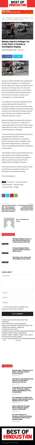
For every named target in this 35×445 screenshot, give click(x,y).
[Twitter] (8, 195)
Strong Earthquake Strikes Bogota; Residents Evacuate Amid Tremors (21, 249)
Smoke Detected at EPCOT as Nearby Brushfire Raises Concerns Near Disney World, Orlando (25, 208)
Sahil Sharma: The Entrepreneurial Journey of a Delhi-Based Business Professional (22, 380)
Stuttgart (16, 187)
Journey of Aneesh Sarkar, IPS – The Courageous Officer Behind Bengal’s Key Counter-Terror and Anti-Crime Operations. (9, 208)
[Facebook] (3, 195)
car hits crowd (10, 182)
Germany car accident (21, 182)
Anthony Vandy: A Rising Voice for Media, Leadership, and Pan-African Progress (22, 372)
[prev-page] (3, 266)
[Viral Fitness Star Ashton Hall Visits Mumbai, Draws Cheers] (6, 260)
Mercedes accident (18, 184)
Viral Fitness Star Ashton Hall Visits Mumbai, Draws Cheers (22, 258)
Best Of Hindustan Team (9, 50)
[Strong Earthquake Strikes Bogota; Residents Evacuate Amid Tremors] (6, 250)
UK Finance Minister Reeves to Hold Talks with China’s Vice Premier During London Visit (22, 240)
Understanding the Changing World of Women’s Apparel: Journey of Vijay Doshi (21, 407)
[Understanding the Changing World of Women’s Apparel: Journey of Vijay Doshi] (6, 408)
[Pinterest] (12, 195)
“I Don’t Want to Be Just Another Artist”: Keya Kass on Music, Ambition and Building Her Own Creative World (22, 390)
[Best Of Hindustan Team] (9, 223)
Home (3, 18)
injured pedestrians (7, 184)
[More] (25, 56)
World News (9, 18)
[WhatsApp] (16, 195)
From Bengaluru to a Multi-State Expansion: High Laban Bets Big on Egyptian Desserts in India (22, 399)
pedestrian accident (7, 187)
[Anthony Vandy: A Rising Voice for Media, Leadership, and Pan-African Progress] (6, 373)
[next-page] (6, 266)
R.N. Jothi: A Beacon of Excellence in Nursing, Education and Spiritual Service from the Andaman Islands (22, 417)
